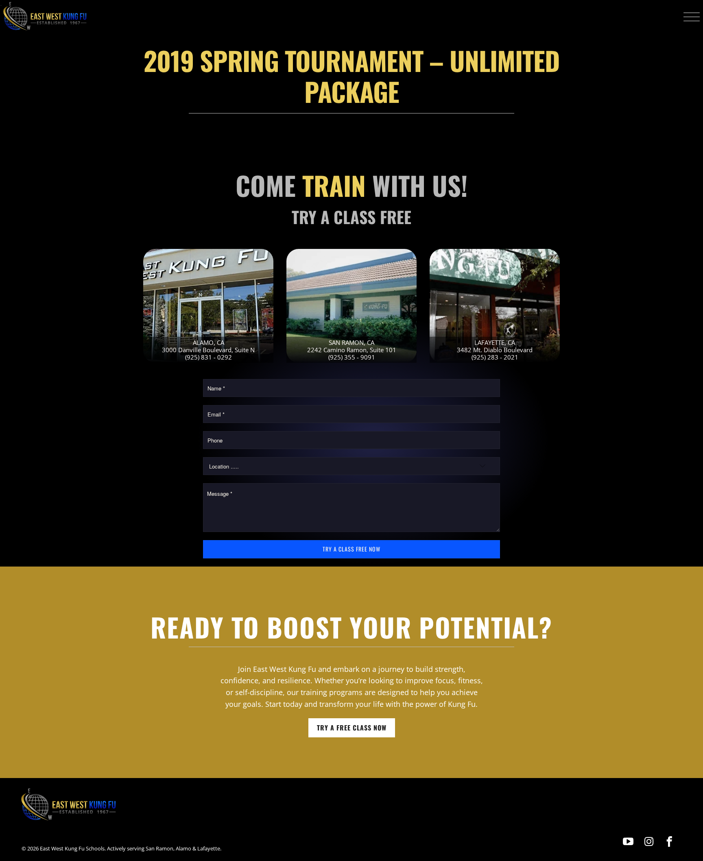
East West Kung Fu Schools (72, 848)
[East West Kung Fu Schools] (45, 16)
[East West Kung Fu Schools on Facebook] (669, 842)
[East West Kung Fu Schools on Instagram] (649, 842)
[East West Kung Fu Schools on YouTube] (629, 842)
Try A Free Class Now (351, 727)
